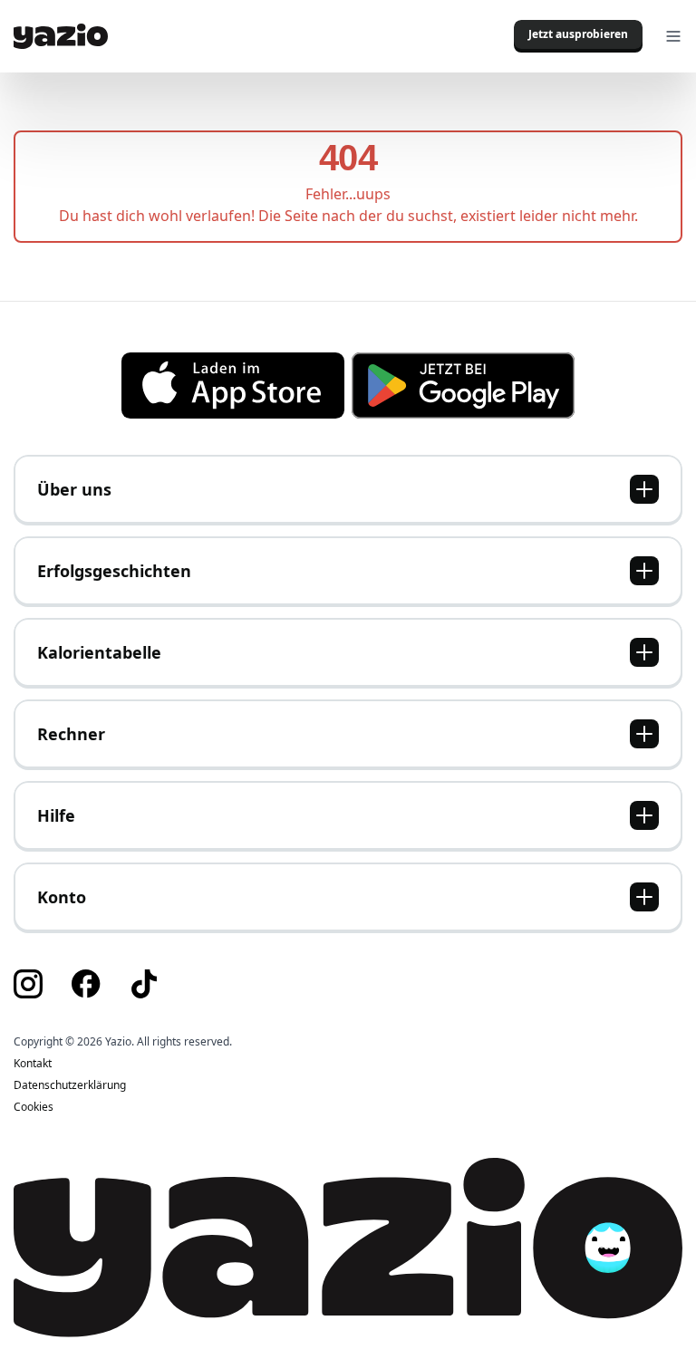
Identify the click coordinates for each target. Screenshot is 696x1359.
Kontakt (33, 1063)
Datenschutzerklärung (70, 1085)
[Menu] (673, 36)
